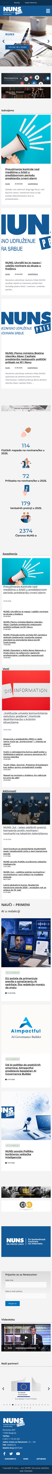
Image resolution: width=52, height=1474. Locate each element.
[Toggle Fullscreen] (47, 1348)
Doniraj (17, 3)
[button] (45, 11)
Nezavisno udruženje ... (18, 1328)
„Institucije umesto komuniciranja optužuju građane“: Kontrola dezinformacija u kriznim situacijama (25, 718)
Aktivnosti (9, 791)
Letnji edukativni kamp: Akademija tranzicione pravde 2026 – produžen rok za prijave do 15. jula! (24, 887)
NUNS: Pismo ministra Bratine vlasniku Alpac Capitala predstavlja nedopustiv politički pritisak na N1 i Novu (25, 358)
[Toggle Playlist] (43, 1348)
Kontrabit (28, 1471)
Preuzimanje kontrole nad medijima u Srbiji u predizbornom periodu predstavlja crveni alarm (22, 174)
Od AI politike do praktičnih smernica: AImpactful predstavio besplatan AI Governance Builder (23, 1069)
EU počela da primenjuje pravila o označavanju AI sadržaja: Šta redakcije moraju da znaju (25, 983)
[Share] (39, 1348)
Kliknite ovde (16, 47)
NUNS (7, 184)
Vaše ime (9, 1280)
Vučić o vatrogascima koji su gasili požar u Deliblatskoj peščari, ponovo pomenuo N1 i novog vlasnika (25, 754)
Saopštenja (33, 184)
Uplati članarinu (31, 3)
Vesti (6, 668)
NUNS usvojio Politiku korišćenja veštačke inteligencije (19, 1154)
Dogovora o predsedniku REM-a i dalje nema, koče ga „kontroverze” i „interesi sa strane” (24, 741)
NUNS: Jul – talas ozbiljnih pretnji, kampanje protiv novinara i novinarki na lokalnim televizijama (25, 830)
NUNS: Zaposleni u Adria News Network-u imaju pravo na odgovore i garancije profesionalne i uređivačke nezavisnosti (24, 653)
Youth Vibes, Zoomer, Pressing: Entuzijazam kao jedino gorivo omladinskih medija (25, 766)
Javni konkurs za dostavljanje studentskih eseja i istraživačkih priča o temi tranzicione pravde (25, 851)
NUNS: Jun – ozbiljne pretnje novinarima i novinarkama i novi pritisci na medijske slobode (24, 874)
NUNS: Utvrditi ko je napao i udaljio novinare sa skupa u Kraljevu (23, 265)
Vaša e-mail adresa (13, 1291)
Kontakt (6, 3)
